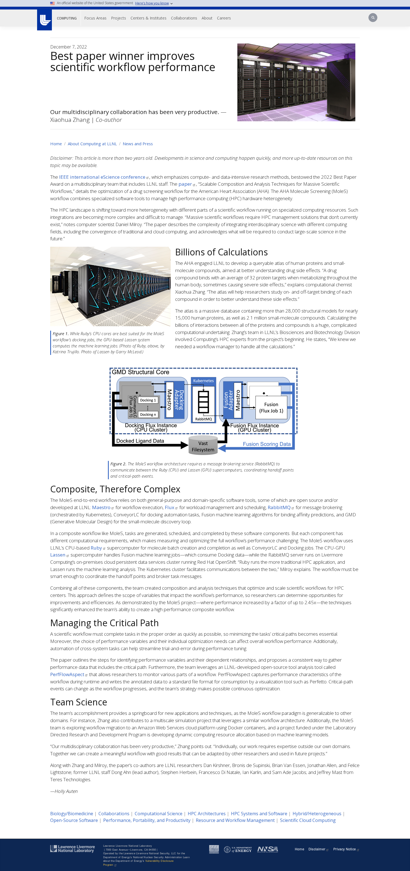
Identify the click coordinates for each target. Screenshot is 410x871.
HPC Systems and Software (259, 813)
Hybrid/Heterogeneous (317, 813)
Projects (118, 18)
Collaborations (184, 18)
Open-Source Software (74, 820)
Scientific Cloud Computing (308, 820)
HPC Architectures (207, 813)
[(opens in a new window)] (44, 17)
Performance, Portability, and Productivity (146, 820)
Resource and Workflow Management (235, 820)
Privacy (344, 848)
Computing (67, 18)
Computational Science (158, 813)
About (207, 18)
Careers (224, 18)
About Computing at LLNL (92, 143)
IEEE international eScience (102, 177)
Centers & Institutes (149, 18)
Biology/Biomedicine (71, 813)
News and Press (138, 143)
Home (56, 143)
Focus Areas (95, 18)
